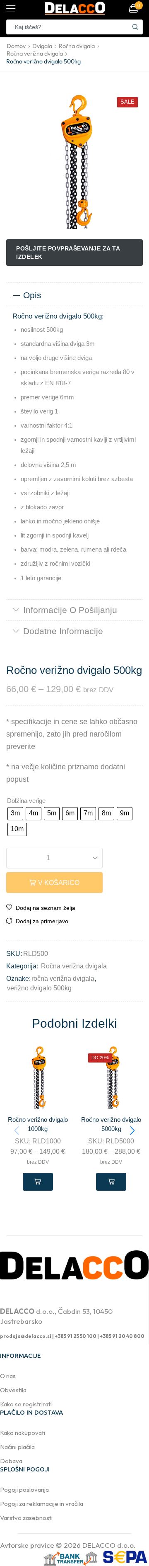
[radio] (15, 813)
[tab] (74, 295)
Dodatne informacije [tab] (63, 631)
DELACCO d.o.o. (109, 1545)
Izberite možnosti (38, 1181)
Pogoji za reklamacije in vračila (41, 1504)
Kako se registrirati (26, 1404)
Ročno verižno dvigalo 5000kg (111, 1124)
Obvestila (13, 1390)
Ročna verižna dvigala (35, 53)
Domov (16, 46)
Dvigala (42, 46)
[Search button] (135, 27)
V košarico (58, 882)
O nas (8, 1376)
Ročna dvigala (77, 46)
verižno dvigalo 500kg (39, 988)
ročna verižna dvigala (62, 978)
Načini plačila (17, 1447)
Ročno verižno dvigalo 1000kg (38, 1124)
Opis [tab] (32, 295)
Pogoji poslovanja (24, 1489)
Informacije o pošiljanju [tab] (70, 610)
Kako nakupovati (22, 1433)
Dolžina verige (26, 801)
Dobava (11, 1461)
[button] (132, 1131)
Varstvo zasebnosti (26, 1518)
